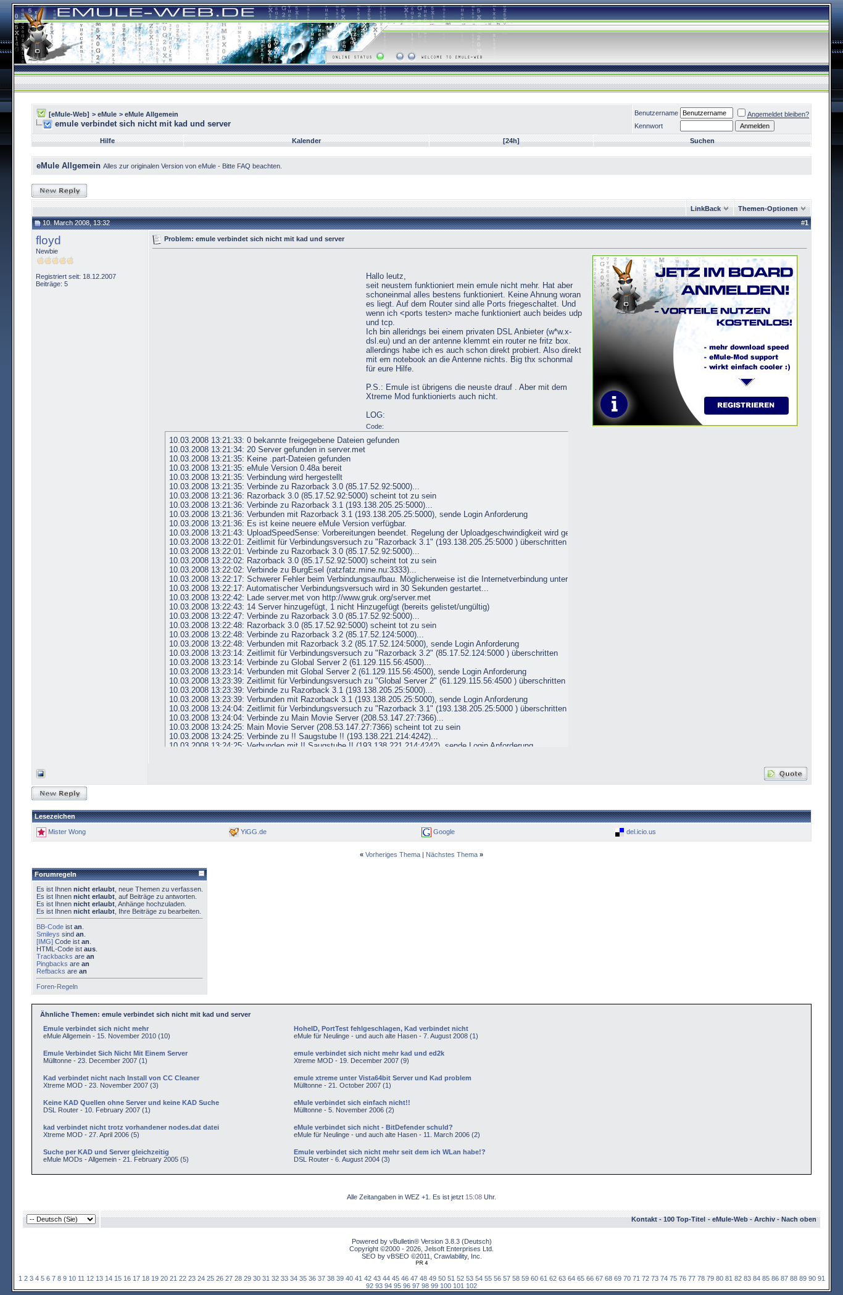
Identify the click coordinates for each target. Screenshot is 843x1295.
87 (784, 1278)
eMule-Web (730, 1219)
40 (349, 1278)
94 (388, 1285)
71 (636, 1278)
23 (192, 1278)
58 (516, 1278)
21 (173, 1278)
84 (756, 1278)
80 (719, 1278)
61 (543, 1278)
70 (627, 1278)
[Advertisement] (256, 339)
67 (599, 1278)
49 (432, 1278)
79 (710, 1278)
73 (654, 1278)
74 (664, 1278)
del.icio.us (641, 831)
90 (812, 1278)
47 (414, 1278)
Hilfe (107, 140)
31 (266, 1278)
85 (766, 1278)
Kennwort (648, 126)
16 (127, 1278)
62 (553, 1278)
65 (580, 1278)
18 (145, 1278)
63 (562, 1278)
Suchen (702, 140)
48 (423, 1278)
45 (395, 1278)
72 (645, 1278)
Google (444, 831)
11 (81, 1278)
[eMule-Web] (69, 114)
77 (692, 1278)
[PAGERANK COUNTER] (421, 1263)
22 (182, 1278)
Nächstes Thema (452, 854)
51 (451, 1278)
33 (284, 1278)
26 (219, 1278)
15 (118, 1278)
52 (460, 1278)
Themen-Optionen (768, 208)
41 (358, 1278)
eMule (107, 114)
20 (164, 1278)
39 (340, 1278)
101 (458, 1285)
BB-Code (50, 926)
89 (803, 1278)
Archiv (764, 1219)
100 (445, 1285)
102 (471, 1285)
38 (330, 1278)
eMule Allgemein (151, 114)
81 (729, 1278)
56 (497, 1278)
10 (72, 1278)
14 (108, 1278)
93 (379, 1285)
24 (201, 1278)
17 (136, 1278)
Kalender (306, 140)
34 (293, 1278)
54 (479, 1278)
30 (256, 1278)
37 (321, 1278)
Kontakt (644, 1219)
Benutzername (656, 113)
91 (821, 1278)
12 (90, 1278)
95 (397, 1285)
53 (469, 1278)
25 (210, 1278)
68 (608, 1278)
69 (617, 1278)
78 (701, 1278)
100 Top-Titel (684, 1219)
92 (369, 1285)
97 (416, 1285)
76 (682, 1278)
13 (99, 1278)
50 (442, 1278)
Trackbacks (54, 956)
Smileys (48, 934)
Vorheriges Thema (392, 854)
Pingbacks (52, 963)
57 (506, 1278)
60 (534, 1278)
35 (303, 1278)
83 (747, 1278)
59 (525, 1278)
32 (275, 1278)
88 (793, 1278)
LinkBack (706, 208)
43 (377, 1278)
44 (386, 1278)
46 (405, 1278)
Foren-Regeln (57, 986)
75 (673, 1278)
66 (590, 1278)
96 (406, 1285)
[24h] (511, 140)
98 (425, 1285)
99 (434, 1285)
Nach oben (798, 1219)
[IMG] (44, 941)
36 (312, 1278)
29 (247, 1278)
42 (368, 1278)
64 (571, 1278)
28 (238, 1278)
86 (775, 1278)
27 (229, 1278)
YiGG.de (254, 831)
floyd (48, 240)
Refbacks (50, 971)
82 (738, 1278)
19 (155, 1278)
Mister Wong (67, 831)
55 (488, 1278)
